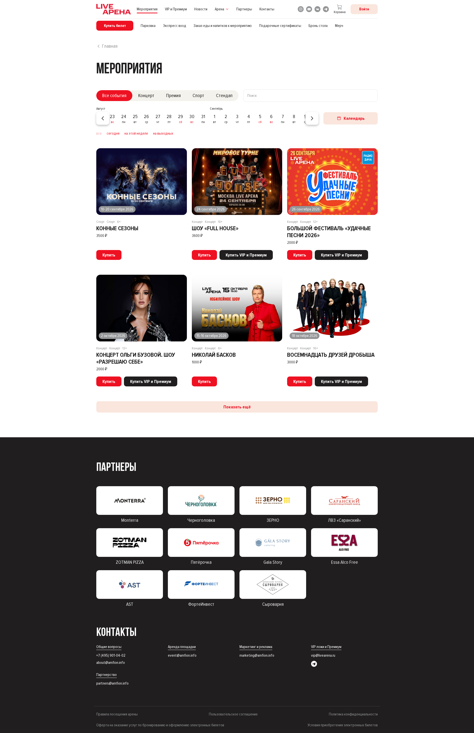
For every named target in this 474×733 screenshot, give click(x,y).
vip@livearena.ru (323, 655)
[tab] (114, 95)
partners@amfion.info (112, 683)
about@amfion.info (110, 662)
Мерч (339, 25)
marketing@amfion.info (256, 655)
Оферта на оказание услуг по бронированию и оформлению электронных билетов (160, 725)
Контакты (266, 9)
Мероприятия (147, 9)
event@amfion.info (182, 655)
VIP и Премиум (176, 9)
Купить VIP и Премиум (246, 255)
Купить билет (115, 25)
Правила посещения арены (117, 714)
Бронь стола (318, 25)
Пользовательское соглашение (233, 714)
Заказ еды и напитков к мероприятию (223, 25)
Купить (108, 255)
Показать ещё (237, 407)
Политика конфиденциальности (353, 714)
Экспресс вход (174, 25)
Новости (200, 9)
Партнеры (244, 9)
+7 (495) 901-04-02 (110, 655)
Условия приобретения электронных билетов (343, 725)
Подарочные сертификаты (280, 25)
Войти (364, 9)
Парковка (148, 25)
